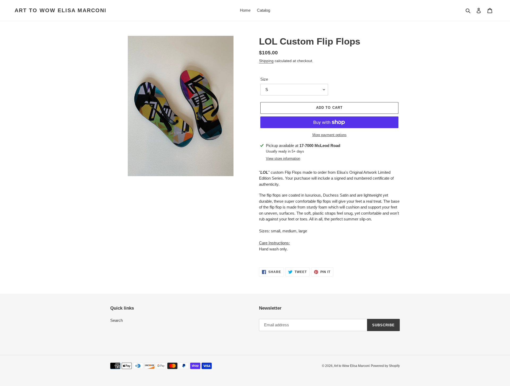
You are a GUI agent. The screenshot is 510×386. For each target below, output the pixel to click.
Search (116, 320)
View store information (283, 159)
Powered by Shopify (385, 366)
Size (264, 79)
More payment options (329, 135)
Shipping (266, 61)
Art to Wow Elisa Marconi (61, 10)
